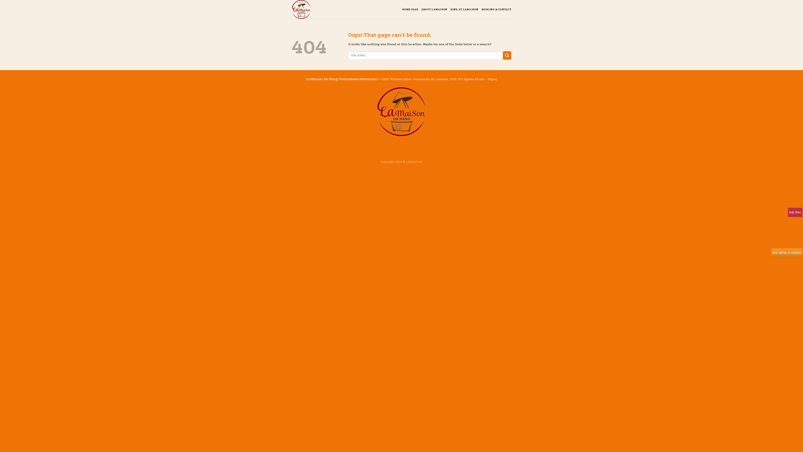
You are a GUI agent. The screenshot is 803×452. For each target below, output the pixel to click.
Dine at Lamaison (464, 9)
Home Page (410, 9)
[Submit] (507, 55)
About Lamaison (434, 9)
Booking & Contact (496, 9)
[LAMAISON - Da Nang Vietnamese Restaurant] (313, 9)
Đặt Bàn (795, 212)
